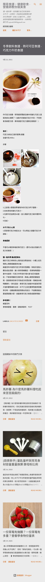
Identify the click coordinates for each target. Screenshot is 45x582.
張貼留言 (7, 340)
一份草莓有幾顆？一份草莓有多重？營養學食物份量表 (21, 534)
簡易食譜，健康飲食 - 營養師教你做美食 (16, 5)
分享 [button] (37, 321)
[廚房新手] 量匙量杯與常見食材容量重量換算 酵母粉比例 (21, 462)
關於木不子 (16, 30)
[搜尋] (34, 4)
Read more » (36, 419)
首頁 (4, 30)
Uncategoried (16, 321)
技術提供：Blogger (24, 575)
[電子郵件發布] (26, 321)
